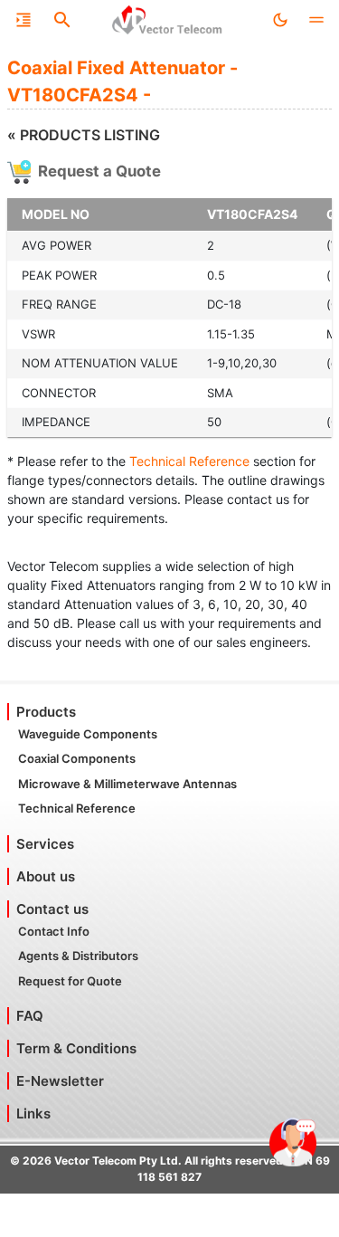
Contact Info (53, 931)
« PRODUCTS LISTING (83, 135)
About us (45, 876)
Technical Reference (189, 461)
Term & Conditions (76, 1048)
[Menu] (23, 20)
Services (45, 843)
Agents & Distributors (78, 955)
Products (46, 711)
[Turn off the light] (280, 19)
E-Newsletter (60, 1081)
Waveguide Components (87, 734)
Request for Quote (70, 981)
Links (33, 1113)
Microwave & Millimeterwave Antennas (127, 783)
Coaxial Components (77, 758)
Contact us (52, 909)
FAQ (29, 1015)
